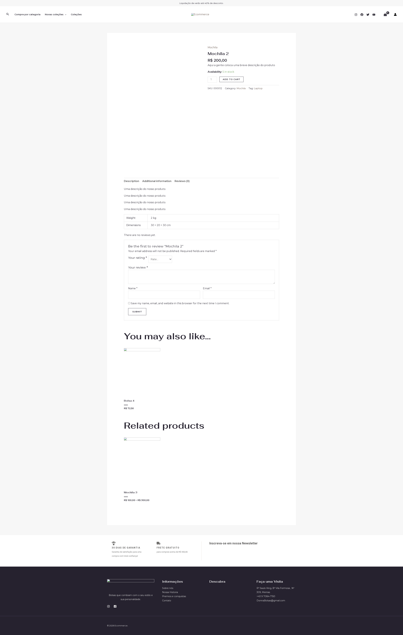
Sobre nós (167, 588)
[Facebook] (361, 14)
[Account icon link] (395, 14)
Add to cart (231, 79)
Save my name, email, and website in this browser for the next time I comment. (180, 303)
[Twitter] (367, 14)
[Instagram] (356, 14)
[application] (64, 14)
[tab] (131, 181)
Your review (138, 267)
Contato (166, 600)
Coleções (76, 14)
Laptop (258, 88)
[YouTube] (373, 14)
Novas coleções (54, 14)
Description (131, 181)
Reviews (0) (182, 181)
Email (207, 288)
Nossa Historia (170, 592)
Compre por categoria (27, 14)
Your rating (137, 258)
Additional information (156, 181)
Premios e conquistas (174, 596)
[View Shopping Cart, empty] (385, 14)
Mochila (212, 47)
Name (132, 288)
